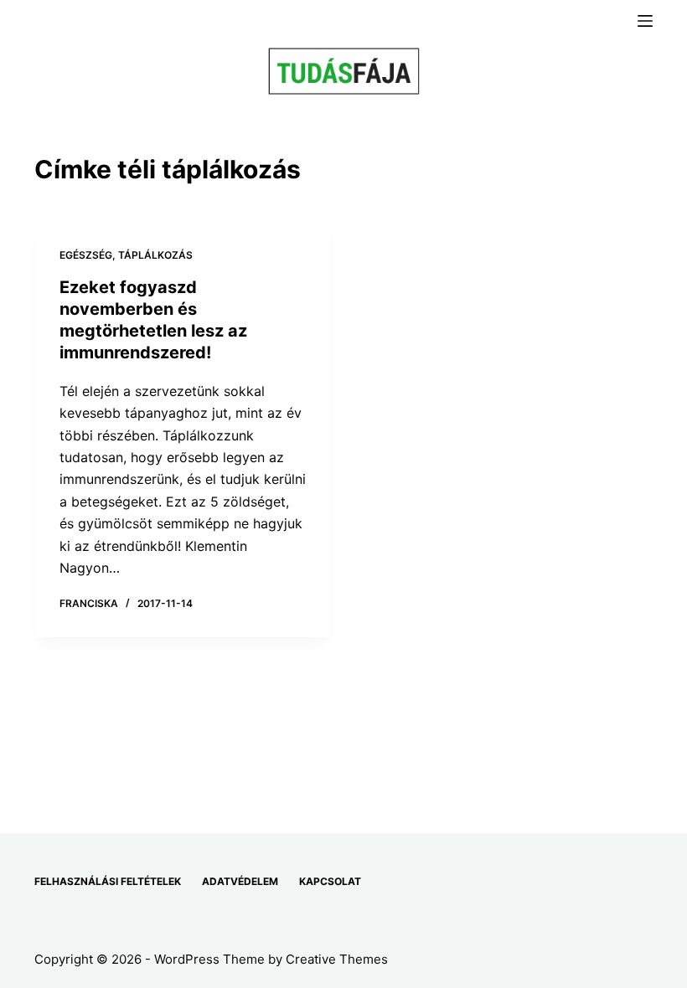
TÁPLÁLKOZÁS (155, 255)
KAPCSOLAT (330, 881)
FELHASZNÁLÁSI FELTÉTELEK (107, 881)
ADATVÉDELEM (240, 881)
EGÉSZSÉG (85, 255)
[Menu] (645, 20)
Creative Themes (337, 959)
